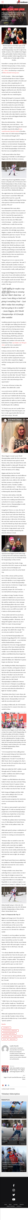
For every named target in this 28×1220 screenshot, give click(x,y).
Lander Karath (4, 20)
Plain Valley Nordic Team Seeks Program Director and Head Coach (12, 1112)
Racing (11, 9)
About (10, 1204)
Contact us (19, 1206)
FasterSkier (24, 1117)
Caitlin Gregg (6, 1036)
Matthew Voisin (23, 1170)
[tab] (3, 1085)
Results (16, 9)
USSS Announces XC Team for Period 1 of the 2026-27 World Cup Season (13, 1139)
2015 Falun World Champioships (10, 1030)
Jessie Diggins (12, 1039)
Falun (4, 1039)
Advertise (22, 1204)
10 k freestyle (6, 1027)
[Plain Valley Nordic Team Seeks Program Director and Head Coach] (14, 1110)
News (8, 9)
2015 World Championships (9, 1033)
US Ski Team (21, 9)
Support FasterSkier (11, 1206)
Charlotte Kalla (17, 1036)
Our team (16, 1204)
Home (5, 1204)
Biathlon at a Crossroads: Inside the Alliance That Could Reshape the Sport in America (13, 1164)
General (4, 9)
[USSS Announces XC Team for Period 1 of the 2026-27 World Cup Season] (14, 1132)
